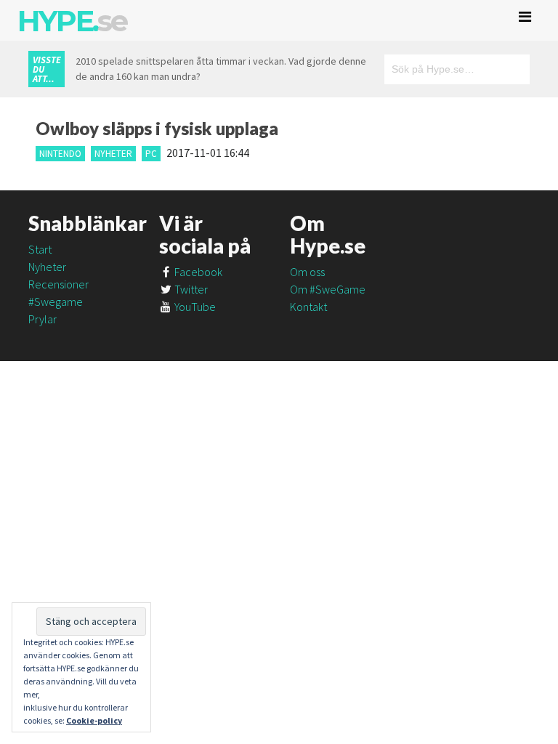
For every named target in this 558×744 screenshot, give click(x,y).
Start (40, 249)
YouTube (194, 306)
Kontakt (308, 306)
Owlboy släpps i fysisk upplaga (157, 128)
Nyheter (113, 153)
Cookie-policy (94, 720)
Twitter (190, 289)
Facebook (197, 271)
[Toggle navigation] (525, 17)
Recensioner (58, 284)
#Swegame (55, 301)
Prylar (42, 319)
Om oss (307, 271)
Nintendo (60, 153)
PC (151, 153)
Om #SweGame (327, 289)
